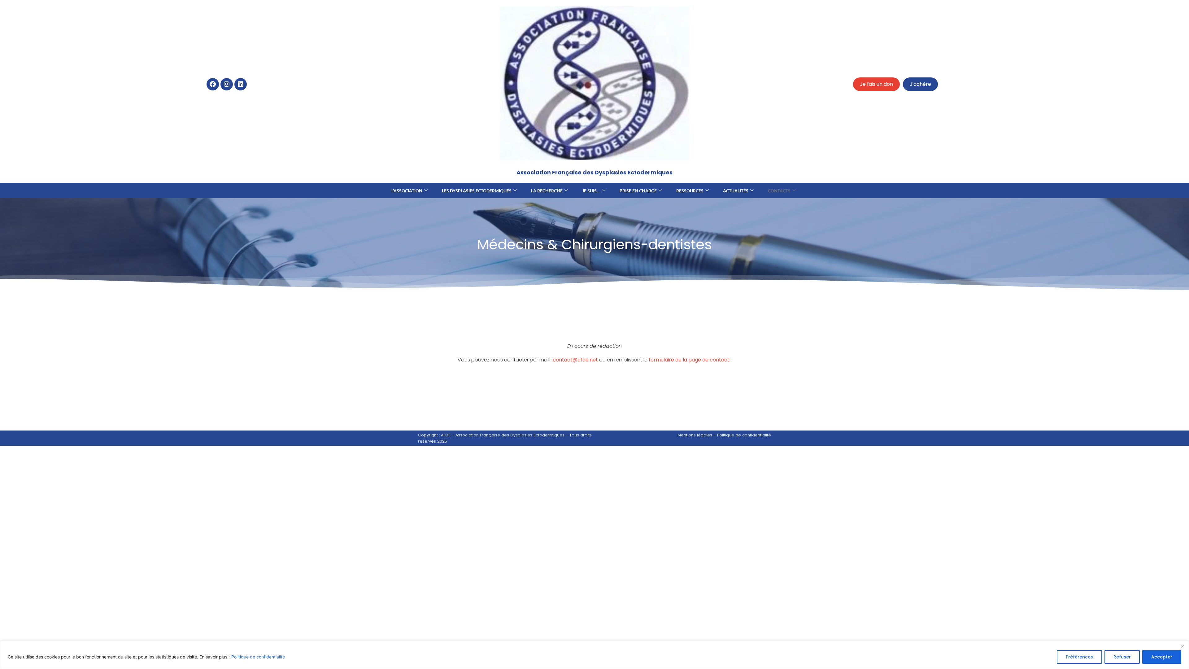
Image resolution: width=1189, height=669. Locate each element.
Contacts (779, 190)
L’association (406, 190)
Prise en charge (638, 190)
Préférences (1079, 657)
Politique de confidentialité (258, 656)
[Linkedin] (240, 84)
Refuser (1122, 657)
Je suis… (591, 190)
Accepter (1161, 657)
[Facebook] (213, 84)
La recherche (547, 190)
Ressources (689, 190)
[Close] (1182, 646)
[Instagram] (226, 84)
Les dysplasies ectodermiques (477, 190)
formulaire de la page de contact (689, 359)
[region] (594, 655)
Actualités (735, 190)
